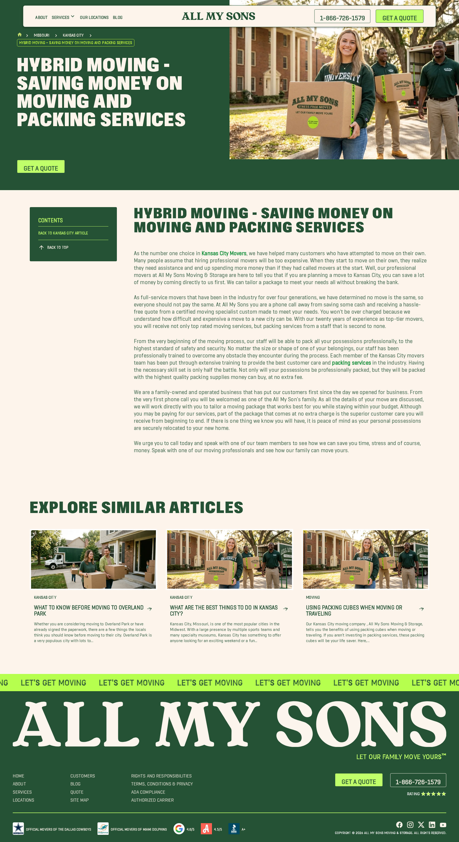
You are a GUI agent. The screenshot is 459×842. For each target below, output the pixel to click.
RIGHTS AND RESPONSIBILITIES (161, 774)
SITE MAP (79, 798)
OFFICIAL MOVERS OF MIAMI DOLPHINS (139, 828)
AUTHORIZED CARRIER (152, 798)
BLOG (75, 782)
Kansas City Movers (224, 252)
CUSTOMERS (82, 774)
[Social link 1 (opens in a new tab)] (399, 826)
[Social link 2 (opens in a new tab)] (410, 826)
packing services (351, 361)
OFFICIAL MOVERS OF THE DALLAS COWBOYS (58, 828)
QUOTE (77, 790)
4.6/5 (191, 828)
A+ (243, 828)
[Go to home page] (19, 35)
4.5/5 (218, 828)
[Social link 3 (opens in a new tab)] (421, 826)
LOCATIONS (23, 798)
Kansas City (73, 35)
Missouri (41, 35)
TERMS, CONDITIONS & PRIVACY (162, 782)
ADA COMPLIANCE (148, 790)
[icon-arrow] (149, 609)
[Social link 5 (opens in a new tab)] (443, 826)
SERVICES (22, 790)
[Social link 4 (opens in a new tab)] (432, 826)
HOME (18, 774)
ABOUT (19, 782)
